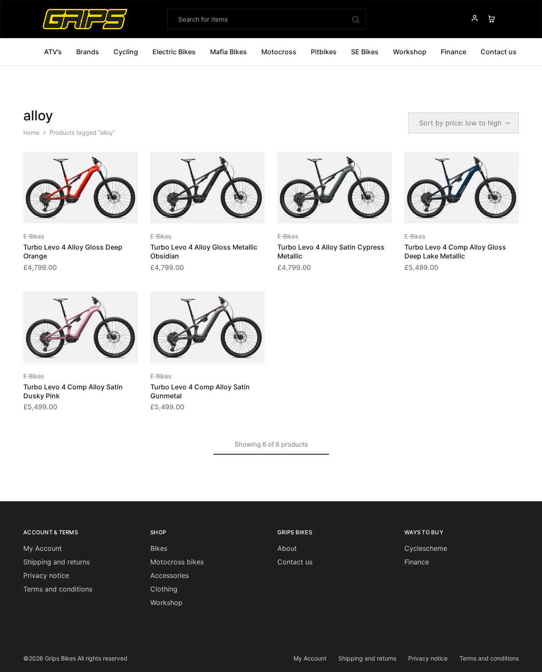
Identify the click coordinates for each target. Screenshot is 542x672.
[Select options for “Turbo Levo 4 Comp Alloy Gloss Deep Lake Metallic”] (450, 210)
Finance (453, 51)
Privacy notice (46, 575)
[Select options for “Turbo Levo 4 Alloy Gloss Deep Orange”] (69, 210)
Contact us (294, 562)
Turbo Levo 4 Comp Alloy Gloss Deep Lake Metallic (455, 251)
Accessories (169, 575)
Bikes (158, 548)
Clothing (163, 589)
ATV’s (53, 51)
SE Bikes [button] (365, 51)
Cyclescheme (425, 548)
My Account (42, 548)
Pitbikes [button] (324, 51)
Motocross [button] (278, 51)
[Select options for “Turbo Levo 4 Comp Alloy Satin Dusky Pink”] (69, 350)
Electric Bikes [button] (174, 51)
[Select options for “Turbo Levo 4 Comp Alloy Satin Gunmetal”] (196, 350)
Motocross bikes (177, 562)
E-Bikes (33, 236)
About (287, 548)
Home (31, 132)
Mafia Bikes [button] (228, 51)
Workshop (409, 51)
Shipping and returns (56, 562)
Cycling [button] (125, 51)
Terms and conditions (57, 589)
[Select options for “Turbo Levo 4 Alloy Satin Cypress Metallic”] (323, 210)
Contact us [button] (499, 51)
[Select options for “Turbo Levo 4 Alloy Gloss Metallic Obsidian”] (196, 210)
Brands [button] (87, 51)
